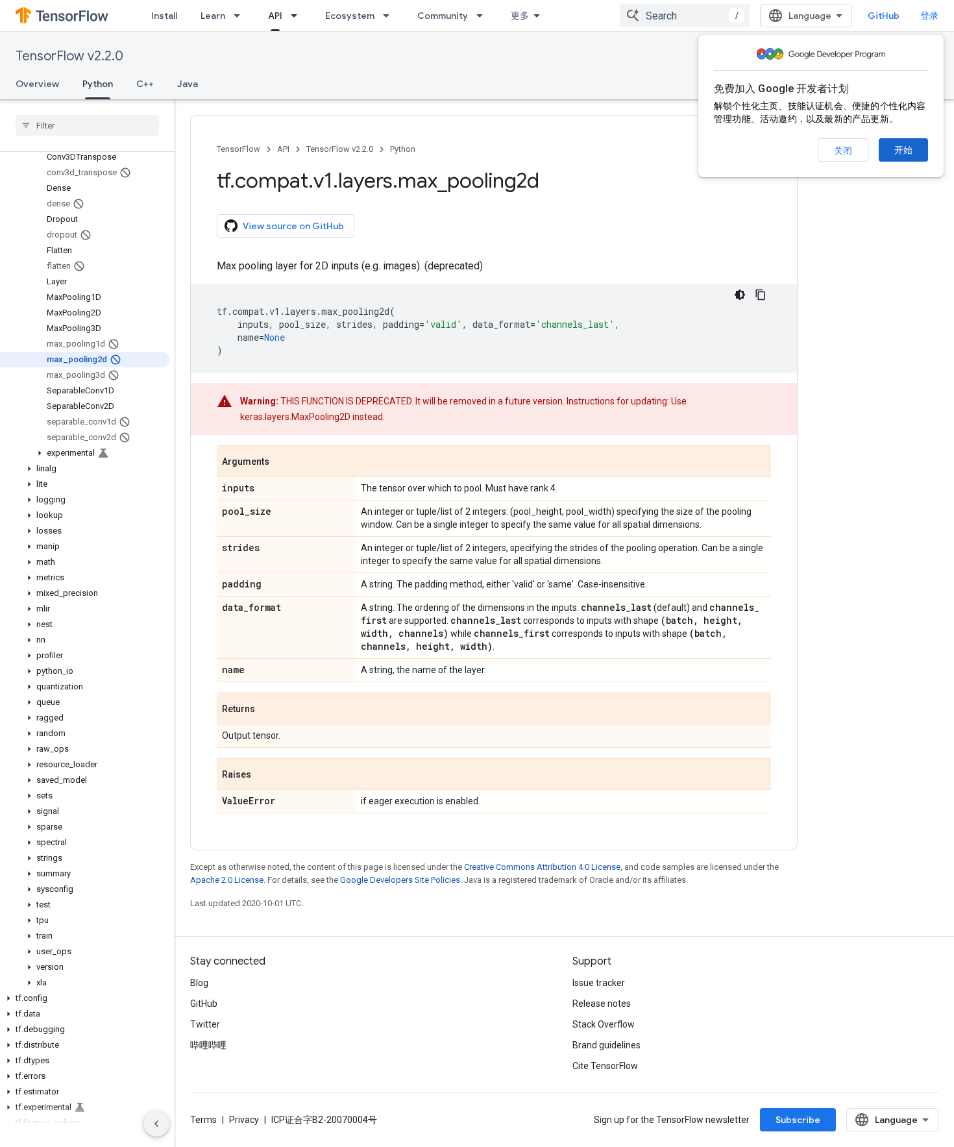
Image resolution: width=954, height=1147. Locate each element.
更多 (520, 15)
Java (187, 84)
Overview (37, 84)
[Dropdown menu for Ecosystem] (390, 15)
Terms (203, 1120)
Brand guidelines (606, 1045)
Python (97, 84)
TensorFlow (238, 149)
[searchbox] (87, 125)
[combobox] (685, 15)
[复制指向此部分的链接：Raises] (264, 775)
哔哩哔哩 (208, 1045)
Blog (199, 983)
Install (164, 15)
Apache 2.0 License (226, 880)
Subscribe (798, 1120)
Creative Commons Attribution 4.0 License (542, 867)
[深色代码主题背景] (739, 294)
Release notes (601, 1003)
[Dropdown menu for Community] (483, 15)
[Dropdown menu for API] (297, 15)
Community (442, 15)
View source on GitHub (293, 226)
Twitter (205, 1024)
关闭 (843, 150)
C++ (145, 84)
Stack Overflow (603, 1024)
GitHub (883, 15)
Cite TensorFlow (605, 1066)
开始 (903, 150)
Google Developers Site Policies (400, 880)
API (275, 15)
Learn (213, 15)
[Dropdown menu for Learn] (240, 15)
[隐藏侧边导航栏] (156, 1124)
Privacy (244, 1120)
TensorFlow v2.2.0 (69, 56)
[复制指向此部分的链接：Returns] (268, 709)
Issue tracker (598, 983)
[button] (84, 453)
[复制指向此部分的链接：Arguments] (282, 462)
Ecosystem (349, 15)
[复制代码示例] (760, 294)
